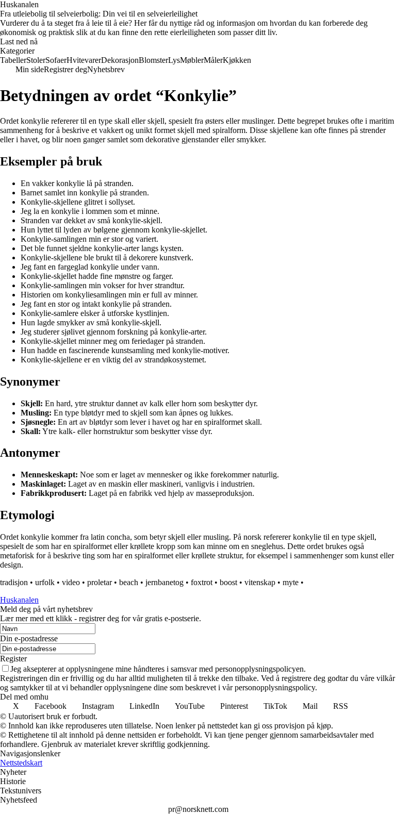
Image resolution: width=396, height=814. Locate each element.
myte (291, 582)
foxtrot (201, 582)
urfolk (45, 582)
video (71, 582)
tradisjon (14, 582)
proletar (99, 582)
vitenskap (259, 582)
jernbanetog (164, 582)
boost (228, 582)
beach (128, 582)
